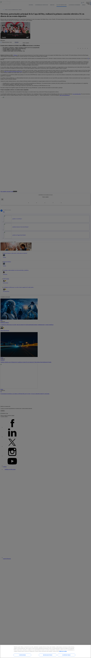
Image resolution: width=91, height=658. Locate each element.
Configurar (22, 655)
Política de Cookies (63, 651)
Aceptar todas (66, 655)
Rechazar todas (47, 655)
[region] (45, 651)
